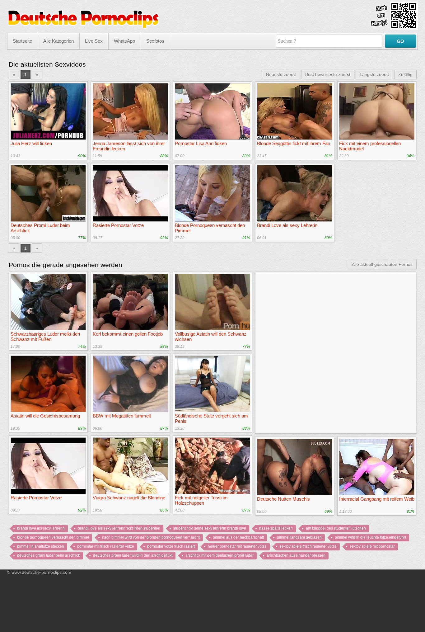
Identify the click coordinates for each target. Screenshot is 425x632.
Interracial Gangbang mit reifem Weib (376, 499)
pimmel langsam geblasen (299, 537)
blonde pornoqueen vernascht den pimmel (53, 537)
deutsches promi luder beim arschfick (48, 555)
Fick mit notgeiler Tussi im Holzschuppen (201, 500)
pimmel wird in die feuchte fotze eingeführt (370, 537)
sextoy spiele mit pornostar (372, 546)
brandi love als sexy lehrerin (41, 528)
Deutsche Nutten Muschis (283, 499)
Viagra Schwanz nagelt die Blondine (129, 497)
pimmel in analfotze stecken (40, 546)
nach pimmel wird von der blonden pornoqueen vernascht (151, 537)
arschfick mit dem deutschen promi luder (219, 555)
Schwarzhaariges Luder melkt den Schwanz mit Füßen (45, 336)
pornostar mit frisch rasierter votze (105, 546)
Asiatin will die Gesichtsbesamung (45, 415)
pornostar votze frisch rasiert (171, 546)
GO (400, 41)
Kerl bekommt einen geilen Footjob (128, 334)
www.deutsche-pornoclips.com (41, 572)
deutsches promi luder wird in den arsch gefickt (132, 555)
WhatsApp (124, 41)
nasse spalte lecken (276, 528)
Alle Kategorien (58, 41)
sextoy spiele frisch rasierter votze (308, 546)
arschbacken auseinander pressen (296, 555)
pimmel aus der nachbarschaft (238, 537)
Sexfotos (155, 41)
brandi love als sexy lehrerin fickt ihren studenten (119, 528)
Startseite (22, 41)
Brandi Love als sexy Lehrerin (287, 225)
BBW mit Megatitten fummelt (122, 415)
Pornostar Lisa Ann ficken (201, 143)
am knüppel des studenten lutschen (336, 528)
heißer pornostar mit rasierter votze (237, 546)
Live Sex (94, 41)
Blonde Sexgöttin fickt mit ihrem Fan (293, 143)
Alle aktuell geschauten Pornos (382, 264)
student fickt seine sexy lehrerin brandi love (209, 528)
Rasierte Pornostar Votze (118, 225)
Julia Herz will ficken (31, 143)
